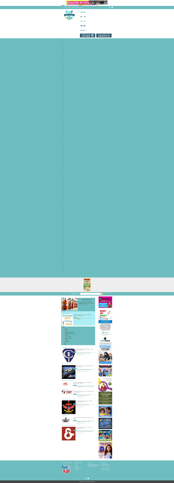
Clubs (65, 177)
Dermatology (66, 125)
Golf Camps (66, 39)
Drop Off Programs (67, 44)
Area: (64, 327)
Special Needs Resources (68, 69)
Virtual (65, 202)
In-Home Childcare (67, 47)
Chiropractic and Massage (68, 124)
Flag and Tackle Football (67, 232)
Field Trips (65, 84)
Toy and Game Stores (67, 223)
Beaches (65, 77)
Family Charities (66, 63)
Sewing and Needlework (67, 195)
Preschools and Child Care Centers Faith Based (71, 51)
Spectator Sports (66, 105)
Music (65, 189)
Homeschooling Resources (68, 66)
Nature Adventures (67, 99)
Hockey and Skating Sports (68, 236)
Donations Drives (66, 264)
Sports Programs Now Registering (69, 252)
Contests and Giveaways (67, 263)
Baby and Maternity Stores (68, 204)
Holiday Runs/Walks (67, 269)
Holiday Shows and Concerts (68, 270)
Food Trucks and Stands (67, 157)
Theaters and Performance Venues (69, 112)
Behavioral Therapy (67, 119)
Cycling (65, 230)
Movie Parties (66, 163)
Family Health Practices (67, 129)
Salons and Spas (66, 104)
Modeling (65, 188)
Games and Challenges (67, 87)
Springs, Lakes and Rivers (68, 107)
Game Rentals (66, 159)
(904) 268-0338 (79, 396)
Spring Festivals (66, 274)
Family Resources (64, 62)
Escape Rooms (66, 83)
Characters (65, 149)
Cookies (65, 152)
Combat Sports (66, 229)
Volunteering (66, 203)
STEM (65, 198)
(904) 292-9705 (79, 432)
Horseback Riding (66, 238)
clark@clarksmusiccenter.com (81, 354)
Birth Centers (66, 120)
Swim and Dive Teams (67, 253)
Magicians (65, 162)
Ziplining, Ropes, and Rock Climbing (69, 116)
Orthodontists (66, 134)
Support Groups (66, 70)
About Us (76, 465)
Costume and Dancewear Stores (68, 211)
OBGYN (65, 132)
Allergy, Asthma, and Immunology (69, 118)
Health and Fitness (67, 235)
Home (62, 7)
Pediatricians (66, 136)
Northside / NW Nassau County (69, 332)
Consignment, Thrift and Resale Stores (69, 210)
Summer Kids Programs (67, 200)
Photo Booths (66, 167)
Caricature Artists (66, 146)
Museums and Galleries (67, 98)
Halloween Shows (66, 266)
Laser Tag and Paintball (67, 94)
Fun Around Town (64, 73)
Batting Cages (66, 76)
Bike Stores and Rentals (67, 206)
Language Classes (66, 187)
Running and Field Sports (67, 245)
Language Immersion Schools (68, 48)
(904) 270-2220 (79, 370)
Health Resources (64, 117)
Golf (64, 233)
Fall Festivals (66, 265)
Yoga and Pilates (66, 258)
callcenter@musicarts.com (81, 433)
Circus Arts (65, 176)
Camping (65, 79)
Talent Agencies (66, 71)
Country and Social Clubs (67, 80)
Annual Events (66, 260)
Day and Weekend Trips (67, 81)
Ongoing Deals (66, 272)
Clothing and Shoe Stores (67, 208)
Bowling (65, 78)
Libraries (65, 95)
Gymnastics (65, 234)
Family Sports (66, 231)
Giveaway (77, 7)
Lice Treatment (66, 131)
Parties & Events (64, 141)
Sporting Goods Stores (67, 220)
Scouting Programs (67, 194)
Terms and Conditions (78, 468)
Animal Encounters (67, 75)
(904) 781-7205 (79, 405)
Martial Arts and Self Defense (68, 240)
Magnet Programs (66, 49)
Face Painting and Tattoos (68, 155)
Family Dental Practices (67, 128)
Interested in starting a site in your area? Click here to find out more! (93, 466)
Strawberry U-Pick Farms (67, 275)
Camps (63, 38)
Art (64, 174)
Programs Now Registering (68, 193)
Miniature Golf (66, 96)
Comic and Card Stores (67, 209)
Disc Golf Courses (66, 82)
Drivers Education (66, 182)
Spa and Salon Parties (67, 169)
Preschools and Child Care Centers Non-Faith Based (71, 52)
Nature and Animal (66, 190)
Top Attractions (66, 113)
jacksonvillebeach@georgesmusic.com (82, 371)
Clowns (65, 150)
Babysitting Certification (67, 175)
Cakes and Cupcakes (67, 145)
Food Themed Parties (67, 156)
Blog (81, 7)
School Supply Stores (67, 219)
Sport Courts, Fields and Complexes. (69, 106)
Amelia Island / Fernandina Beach (69, 333)
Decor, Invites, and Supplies (68, 153)
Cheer (65, 228)
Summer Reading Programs (68, 201)
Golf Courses (66, 89)
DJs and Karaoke (66, 154)
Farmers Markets (66, 213)
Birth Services (66, 121)
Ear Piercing (66, 212)
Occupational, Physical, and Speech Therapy (70, 133)
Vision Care (65, 139)
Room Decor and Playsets (68, 218)
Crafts (65, 179)
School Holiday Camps (67, 40)
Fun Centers (66, 86)
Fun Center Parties (67, 158)
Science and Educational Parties (68, 168)
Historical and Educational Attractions (69, 90)
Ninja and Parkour (66, 241)
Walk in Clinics (66, 140)
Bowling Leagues (66, 227)
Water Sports (66, 257)
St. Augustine (81, 5)
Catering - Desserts (67, 147)
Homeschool (66, 46)
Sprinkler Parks (66, 108)
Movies (65, 97)
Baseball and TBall (66, 225)
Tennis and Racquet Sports (68, 255)
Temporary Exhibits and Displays (68, 111)
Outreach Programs (67, 191)
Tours (65, 114)
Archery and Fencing (67, 224)
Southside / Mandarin (67, 338)
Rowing (65, 244)
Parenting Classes (66, 192)
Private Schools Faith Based (68, 53)
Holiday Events (66, 268)
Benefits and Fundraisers (67, 262)
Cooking (65, 178)
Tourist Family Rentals (67, 222)
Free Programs (66, 185)
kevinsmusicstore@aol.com (81, 406)
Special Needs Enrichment (68, 196)
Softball (65, 250)
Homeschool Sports (67, 237)
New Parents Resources (67, 67)
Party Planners (66, 165)
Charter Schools (66, 43)
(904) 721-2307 (79, 387)
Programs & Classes (65, 173)
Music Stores (66, 217)
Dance (65, 180)
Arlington (65, 330)
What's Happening (65, 259)
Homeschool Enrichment (67, 186)
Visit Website (79, 318)
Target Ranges (66, 110)
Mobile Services (66, 341)
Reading (65, 55)
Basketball (65, 226)
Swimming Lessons (67, 254)
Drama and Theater (67, 181)
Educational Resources (67, 45)
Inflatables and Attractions (68, 160)
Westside (65, 339)
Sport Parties (66, 171)
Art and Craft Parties (67, 143)
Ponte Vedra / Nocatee (67, 336)
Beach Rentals (66, 205)
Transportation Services (67, 58)
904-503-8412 (79, 422)
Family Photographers (67, 65)
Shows (65, 273)
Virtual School (66, 60)
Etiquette (65, 183)
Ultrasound (65, 138)
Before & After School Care (68, 42)
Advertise (73, 7)
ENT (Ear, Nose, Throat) (67, 126)
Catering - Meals (66, 148)
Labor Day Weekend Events (68, 271)
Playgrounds (66, 100)
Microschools (66, 50)
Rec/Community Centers (67, 103)
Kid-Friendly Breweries (67, 214)
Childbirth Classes (66, 123)
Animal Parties (66, 142)
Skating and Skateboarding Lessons (69, 248)
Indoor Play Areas (66, 92)
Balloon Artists (66, 144)
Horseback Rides (66, 91)
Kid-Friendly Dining (67, 215)
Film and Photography (67, 184)
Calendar (65, 7)
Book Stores (66, 207)
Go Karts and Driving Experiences (69, 88)
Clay (97, 5)
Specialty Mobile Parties (67, 170)
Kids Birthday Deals (67, 161)
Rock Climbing (66, 243)
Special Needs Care (67, 137)
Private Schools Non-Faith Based (69, 54)
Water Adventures (66, 115)
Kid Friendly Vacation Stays (68, 93)
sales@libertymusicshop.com (81, 423)
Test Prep (65, 57)
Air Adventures (66, 74)
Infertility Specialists (67, 130)
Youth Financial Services (67, 72)
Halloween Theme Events (67, 267)
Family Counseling (66, 127)
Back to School (66, 261)
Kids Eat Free (66, 216)
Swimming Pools (66, 109)
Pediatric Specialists (67, 135)
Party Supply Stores (67, 166)
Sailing (65, 246)
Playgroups (65, 68)
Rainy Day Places (66, 102)
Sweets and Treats (66, 221)
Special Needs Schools (67, 56)
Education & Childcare (65, 41)
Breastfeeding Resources (67, 122)
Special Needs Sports (67, 251)
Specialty (65, 197)
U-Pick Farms (66, 276)
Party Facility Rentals (67, 164)
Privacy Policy (77, 469)
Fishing (65, 85)
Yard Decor (65, 172)
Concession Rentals (67, 151)
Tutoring (65, 59)
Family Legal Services (67, 64)
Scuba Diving (66, 247)
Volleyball (65, 256)
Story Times (66, 199)
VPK (64, 61)
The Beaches (66, 335)
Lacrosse (65, 239)
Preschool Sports (66, 242)
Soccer (65, 249)
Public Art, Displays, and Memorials (69, 101)
